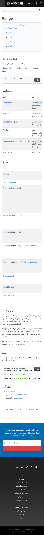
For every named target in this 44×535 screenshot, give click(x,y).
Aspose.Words (22, 395)
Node (13, 392)
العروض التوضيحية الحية (21, 493)
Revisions (7, 130)
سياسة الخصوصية (28, 531)
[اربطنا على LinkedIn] (17, 467)
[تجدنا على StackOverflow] (22, 467)
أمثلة (10, 46)
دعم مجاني (21, 497)
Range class (13, 28)
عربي (32, 3)
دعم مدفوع (21, 504)
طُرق (10, 37)
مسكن (21, 475)
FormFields (7, 122)
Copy (37, 80)
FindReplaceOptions (30, 246)
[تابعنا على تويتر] (12, 467)
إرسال (22, 448)
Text (4, 152)
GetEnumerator (9, 182)
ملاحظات (11, 42)
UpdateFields (8, 295)
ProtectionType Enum (13, 410)
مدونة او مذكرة (21, 511)
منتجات (21, 479)
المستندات (21, 490)
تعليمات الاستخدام (19, 531)
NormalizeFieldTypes (11, 188)
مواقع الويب (21, 514)
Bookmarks (7, 102)
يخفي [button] (25, 25)
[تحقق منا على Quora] (26, 467)
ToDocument (8, 276)
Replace (6, 215)
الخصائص (11, 33)
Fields (5, 114)
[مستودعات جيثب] (31, 467)
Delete (5, 174)
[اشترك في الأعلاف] (36, 467)
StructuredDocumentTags (13, 141)
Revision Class (33, 410)
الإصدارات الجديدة (21, 482)
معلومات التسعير (21, 486)
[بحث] (41, 3)
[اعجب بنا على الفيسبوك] (8, 467)
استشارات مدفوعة (21, 507)
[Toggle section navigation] (40, 10)
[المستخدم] (36, 3)
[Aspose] (14, 3)
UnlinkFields (8, 287)
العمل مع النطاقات (13, 68)
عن (21, 518)
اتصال (12, 531)
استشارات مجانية (21, 500)
